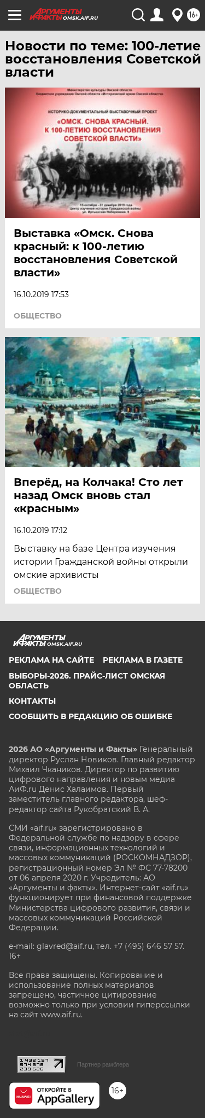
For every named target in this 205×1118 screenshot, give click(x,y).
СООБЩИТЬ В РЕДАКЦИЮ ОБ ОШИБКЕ (90, 716)
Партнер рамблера (103, 1064)
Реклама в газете (143, 660)
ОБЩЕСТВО (38, 316)
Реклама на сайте (51, 660)
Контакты (32, 701)
